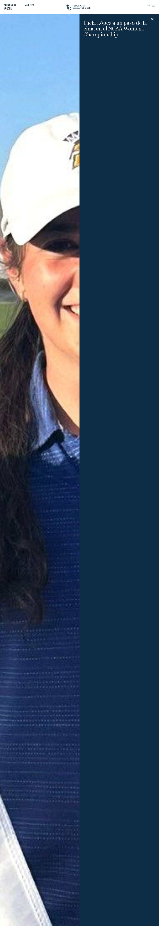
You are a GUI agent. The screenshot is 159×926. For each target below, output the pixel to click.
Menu (153, 5)
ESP (149, 5)
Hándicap (29, 5)
